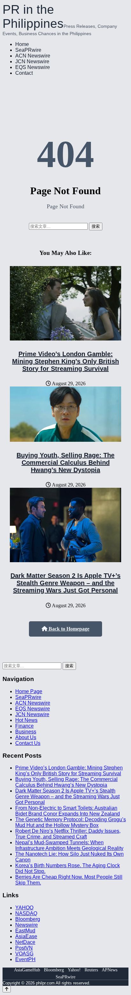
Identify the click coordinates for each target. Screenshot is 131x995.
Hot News (26, 720)
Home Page (28, 691)
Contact (24, 73)
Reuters (91, 970)
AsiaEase (26, 936)
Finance (24, 726)
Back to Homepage (68, 628)
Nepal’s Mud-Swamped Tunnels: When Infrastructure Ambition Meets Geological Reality (69, 845)
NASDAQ (26, 913)
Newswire (26, 925)
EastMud (25, 930)
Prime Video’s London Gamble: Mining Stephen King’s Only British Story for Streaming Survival (65, 361)
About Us (25, 737)
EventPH (25, 959)
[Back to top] (7, 989)
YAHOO (24, 907)
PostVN (24, 948)
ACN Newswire (32, 55)
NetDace (25, 942)
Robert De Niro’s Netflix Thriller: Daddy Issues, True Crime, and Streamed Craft (68, 833)
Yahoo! (74, 970)
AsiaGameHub (27, 970)
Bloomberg (27, 919)
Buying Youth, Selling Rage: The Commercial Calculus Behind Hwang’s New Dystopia (65, 462)
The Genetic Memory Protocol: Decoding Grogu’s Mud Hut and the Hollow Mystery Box (70, 822)
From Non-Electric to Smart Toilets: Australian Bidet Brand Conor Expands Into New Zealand (67, 810)
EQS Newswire (32, 67)
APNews (109, 970)
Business (25, 731)
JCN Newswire (32, 61)
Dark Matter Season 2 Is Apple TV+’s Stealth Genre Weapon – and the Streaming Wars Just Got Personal (65, 583)
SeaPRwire (28, 50)
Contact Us (27, 743)
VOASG (24, 953)
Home (22, 44)
